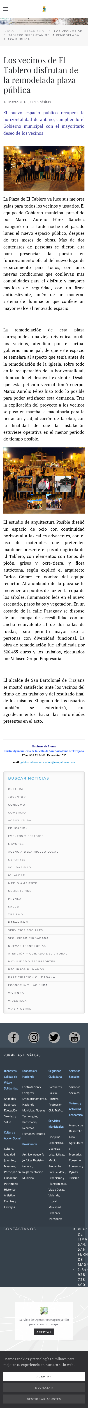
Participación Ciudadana (31, 977)
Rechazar (44, 1387)
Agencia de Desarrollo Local (76, 1131)
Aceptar (44, 1332)
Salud (13, 906)
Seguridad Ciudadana (28, 938)
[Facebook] (13, 1037)
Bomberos (55, 1087)
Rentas (40, 1133)
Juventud (17, 796)
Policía (53, 1093)
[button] (5, 9)
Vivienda (16, 993)
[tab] (25, 484)
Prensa (14, 898)
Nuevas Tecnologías (27, 946)
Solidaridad (19, 867)
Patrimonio (29, 1122)
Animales (10, 1098)
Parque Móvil (57, 1172)
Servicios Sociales (25, 930)
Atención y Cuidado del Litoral (38, 953)
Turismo (15, 914)
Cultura (15, 789)
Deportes (16, 859)
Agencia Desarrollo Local (33, 851)
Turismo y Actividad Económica (76, 1109)
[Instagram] (33, 1037)
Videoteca (17, 1000)
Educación (10, 1110)
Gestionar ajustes (44, 1399)
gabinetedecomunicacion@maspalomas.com (48, 762)
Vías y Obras (19, 1008)
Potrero (53, 1098)
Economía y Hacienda (28, 985)
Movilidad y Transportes (31, 961)
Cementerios (20, 890)
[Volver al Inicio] (44, 9)
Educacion (18, 828)
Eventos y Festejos (26, 836)
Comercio (17, 812)
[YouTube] (74, 1037)
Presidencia (29, 1144)
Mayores (16, 843)
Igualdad (16, 875)
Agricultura (19, 820)
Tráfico (59, 1110)
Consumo (16, 804)
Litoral (53, 1201)
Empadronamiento (34, 1098)
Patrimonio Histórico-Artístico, (11, 1189)
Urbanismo (18, 922)
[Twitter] (54, 1037)
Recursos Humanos (26, 969)
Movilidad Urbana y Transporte (56, 1213)
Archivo (27, 1154)
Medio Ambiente (22, 883)
